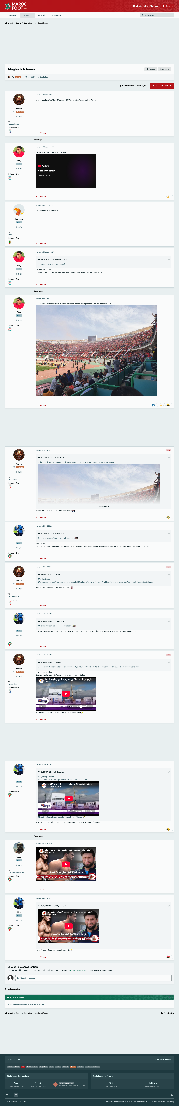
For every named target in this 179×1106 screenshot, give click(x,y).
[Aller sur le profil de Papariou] (19, 210)
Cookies (23, 1102)
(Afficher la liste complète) (162, 1059)
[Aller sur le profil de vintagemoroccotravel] (55, 1084)
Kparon (19, 857)
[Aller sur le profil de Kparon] (19, 848)
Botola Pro (44, 77)
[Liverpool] (10, 176)
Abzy (19, 161)
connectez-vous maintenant (79, 970)
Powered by (162, 1102)
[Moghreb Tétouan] (10, 130)
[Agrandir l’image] (99, 465)
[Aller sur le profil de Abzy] (19, 151)
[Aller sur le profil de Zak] (19, 530)
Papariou (19, 219)
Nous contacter (11, 1102)
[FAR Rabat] (10, 240)
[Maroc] (10, 555)
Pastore (19, 108)
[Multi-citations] (36, 133)
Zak (19, 540)
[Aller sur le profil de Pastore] (9, 77)
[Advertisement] (78, 45)
